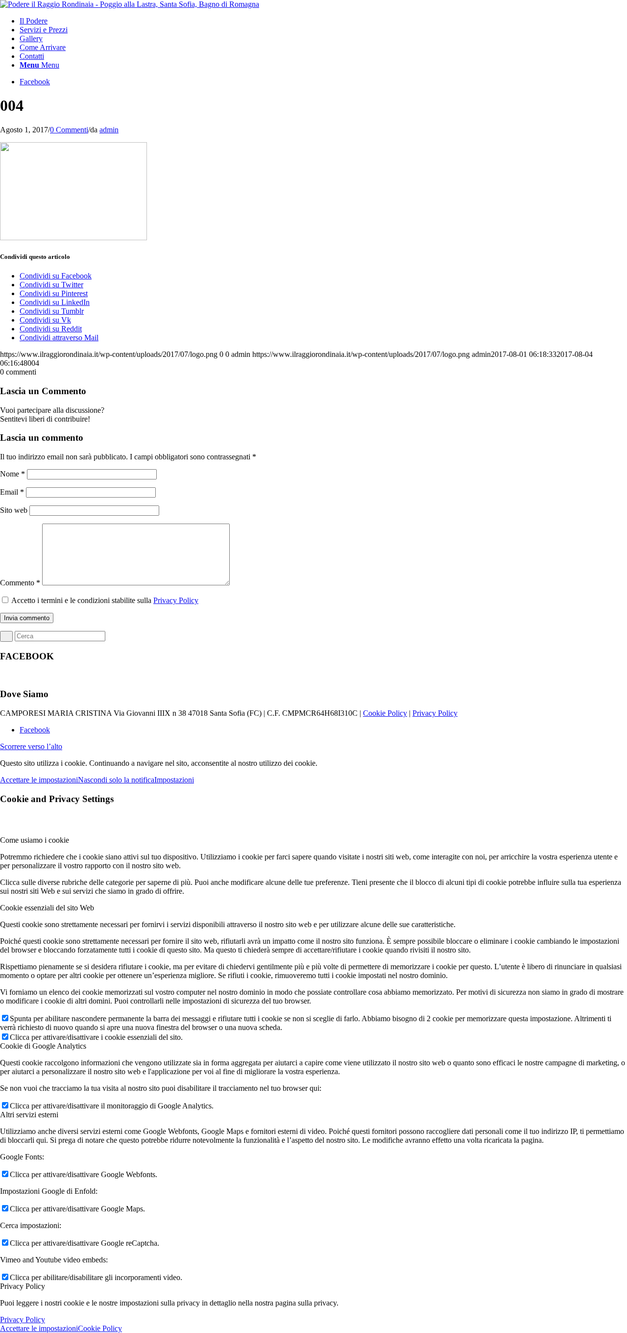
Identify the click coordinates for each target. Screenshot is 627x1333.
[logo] (129, 4)
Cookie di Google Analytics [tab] (43, 1046)
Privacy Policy (175, 600)
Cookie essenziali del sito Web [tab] (47, 908)
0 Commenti (69, 130)
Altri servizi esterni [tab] (29, 1114)
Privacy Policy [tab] (22, 1286)
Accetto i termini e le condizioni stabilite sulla (104, 600)
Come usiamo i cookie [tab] (34, 840)
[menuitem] (323, 21)
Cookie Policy (385, 713)
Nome (12, 474)
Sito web (13, 510)
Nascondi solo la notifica (116, 780)
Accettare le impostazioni (39, 780)
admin (109, 130)
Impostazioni (174, 780)
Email (12, 492)
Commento (20, 582)
